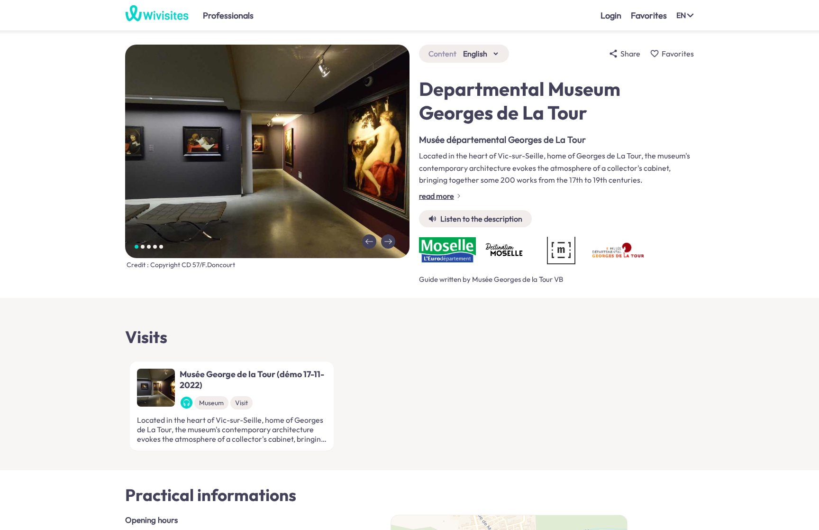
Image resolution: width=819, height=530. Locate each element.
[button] (369, 241)
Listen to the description (481, 218)
